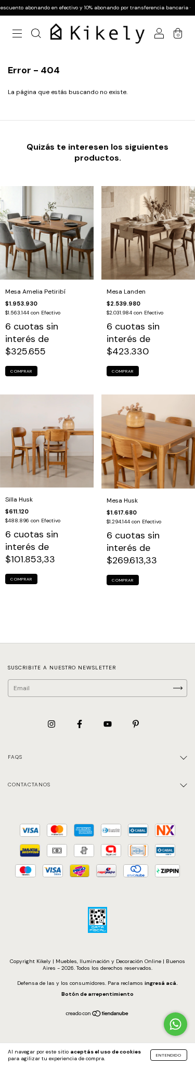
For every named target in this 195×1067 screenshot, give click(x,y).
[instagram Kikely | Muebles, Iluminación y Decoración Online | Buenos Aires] (52, 724)
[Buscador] (36, 35)
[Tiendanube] (97, 1014)
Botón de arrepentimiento (97, 994)
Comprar (21, 371)
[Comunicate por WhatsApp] (175, 1024)
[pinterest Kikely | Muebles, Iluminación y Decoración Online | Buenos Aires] (135, 724)
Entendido (168, 1055)
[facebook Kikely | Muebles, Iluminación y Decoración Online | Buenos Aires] (80, 724)
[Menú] (17, 35)
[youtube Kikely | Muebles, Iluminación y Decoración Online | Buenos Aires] (108, 724)
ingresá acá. (161, 983)
